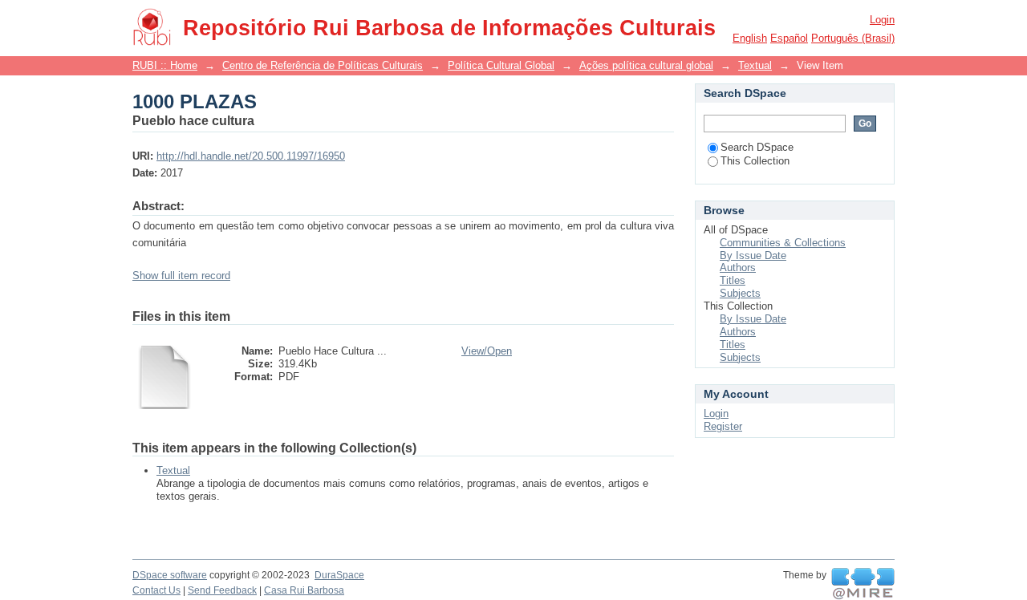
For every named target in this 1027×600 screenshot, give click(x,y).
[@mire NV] (863, 584)
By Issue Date (753, 255)
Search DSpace (757, 147)
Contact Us (156, 590)
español (789, 38)
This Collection (755, 161)
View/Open (486, 351)
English (750, 38)
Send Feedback (222, 590)
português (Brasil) (853, 38)
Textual (755, 65)
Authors (738, 267)
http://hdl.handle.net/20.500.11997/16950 (250, 156)
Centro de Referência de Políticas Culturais (322, 65)
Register (723, 426)
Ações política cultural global (646, 65)
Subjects (740, 293)
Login (882, 20)
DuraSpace (339, 575)
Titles (732, 280)
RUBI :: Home (164, 65)
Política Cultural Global (501, 65)
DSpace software (169, 575)
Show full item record (181, 276)
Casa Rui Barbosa (304, 590)
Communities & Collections (783, 243)
